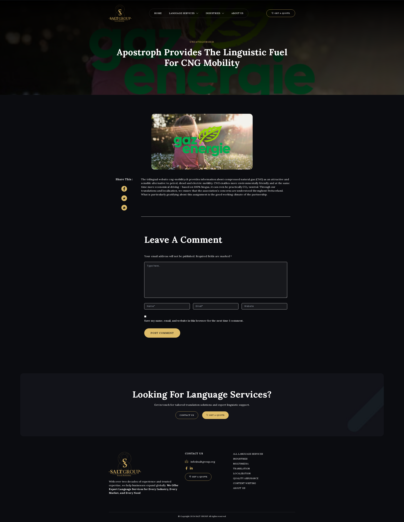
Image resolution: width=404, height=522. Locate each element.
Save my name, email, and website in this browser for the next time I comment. (193, 320)
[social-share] (124, 189)
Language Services (182, 13)
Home (158, 13)
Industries (213, 13)
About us (237, 13)
